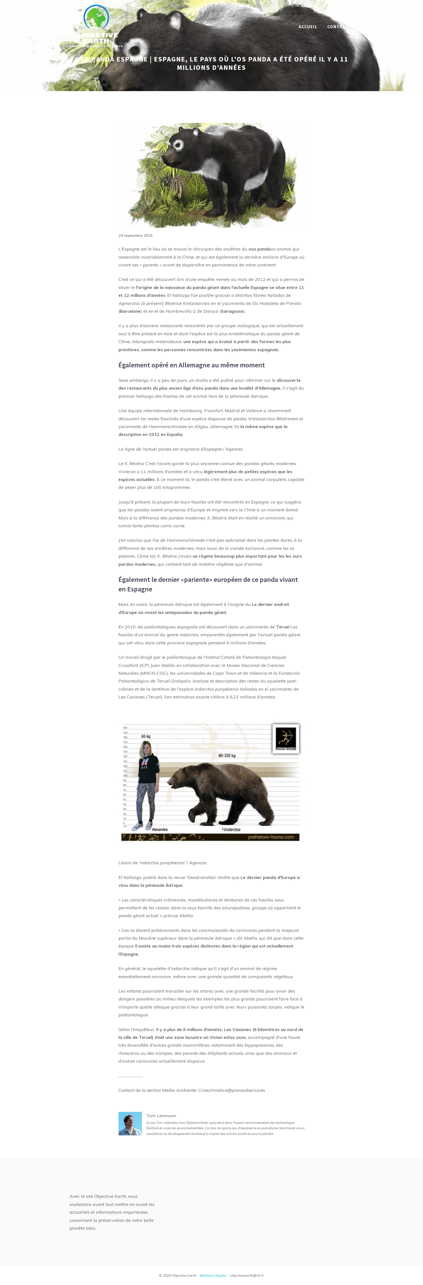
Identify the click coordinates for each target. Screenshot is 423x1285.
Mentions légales (213, 1275)
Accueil (308, 26)
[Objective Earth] (96, 26)
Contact (338, 26)
